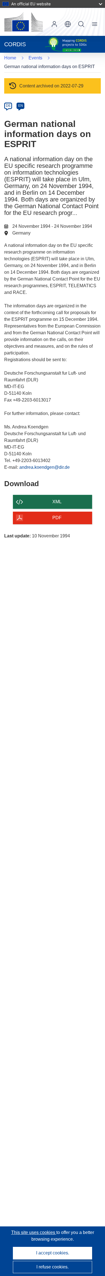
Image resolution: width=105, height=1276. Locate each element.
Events (35, 57)
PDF (57, 517)
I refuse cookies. (52, 1267)
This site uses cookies (33, 1232)
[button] (68, 24)
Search (81, 24)
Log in (54, 24)
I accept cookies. (52, 1253)
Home (10, 57)
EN (20, 106)
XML (57, 501)
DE (8, 106)
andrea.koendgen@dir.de (44, 467)
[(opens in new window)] (23, 21)
